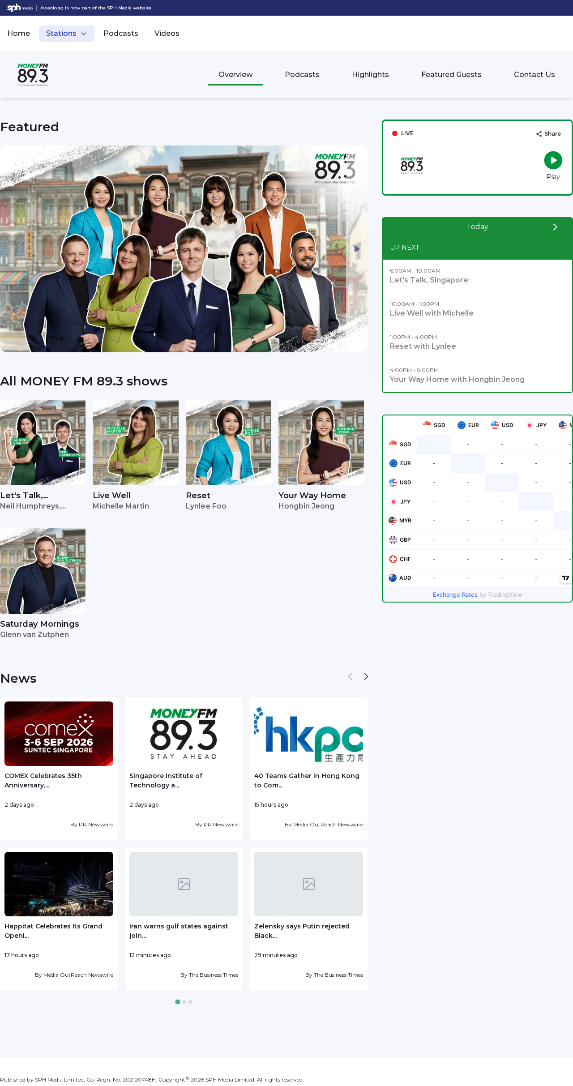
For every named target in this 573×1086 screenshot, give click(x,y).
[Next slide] (357, 248)
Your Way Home (312, 495)
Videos (167, 33)
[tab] (177, 1002)
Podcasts (120, 33)
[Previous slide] (10, 248)
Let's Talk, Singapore (21, 496)
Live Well (112, 495)
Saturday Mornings (39, 624)
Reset (198, 495)
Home (18, 33)
